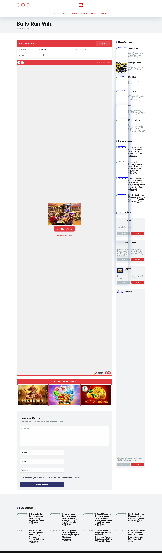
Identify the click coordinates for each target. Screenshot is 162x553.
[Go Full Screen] (22, 62)
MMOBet (132, 77)
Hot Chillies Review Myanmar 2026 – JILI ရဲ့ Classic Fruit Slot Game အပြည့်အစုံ (136, 198)
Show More (102, 43)
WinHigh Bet (133, 48)
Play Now (137, 233)
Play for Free (66, 235)
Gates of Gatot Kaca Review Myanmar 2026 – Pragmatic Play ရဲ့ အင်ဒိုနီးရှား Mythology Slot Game (136, 536)
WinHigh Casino (134, 63)
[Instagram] (28, 5)
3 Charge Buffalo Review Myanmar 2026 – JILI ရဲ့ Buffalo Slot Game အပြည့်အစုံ (136, 151)
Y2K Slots (128, 220)
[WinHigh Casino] (121, 72)
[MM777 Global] (122, 119)
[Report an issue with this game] (18, 62)
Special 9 (132, 91)
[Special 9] (122, 90)
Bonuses (84, 13)
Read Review (124, 464)
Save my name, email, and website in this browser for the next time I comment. (52, 478)
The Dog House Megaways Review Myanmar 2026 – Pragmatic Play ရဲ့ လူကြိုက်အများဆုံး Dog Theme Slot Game (103, 536)
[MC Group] (81, 5)
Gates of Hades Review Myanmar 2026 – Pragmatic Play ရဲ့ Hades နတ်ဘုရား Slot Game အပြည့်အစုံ (135, 167)
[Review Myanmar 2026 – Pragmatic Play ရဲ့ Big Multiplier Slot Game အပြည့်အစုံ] (56, 529)
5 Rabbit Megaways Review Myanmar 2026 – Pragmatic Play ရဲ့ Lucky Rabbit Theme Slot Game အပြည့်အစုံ (136, 183)
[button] (64, 214)
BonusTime (103, 13)
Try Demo (33, 395)
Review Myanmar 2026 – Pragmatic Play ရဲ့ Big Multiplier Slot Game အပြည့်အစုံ (70, 535)
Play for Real (66, 229)
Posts (93, 13)
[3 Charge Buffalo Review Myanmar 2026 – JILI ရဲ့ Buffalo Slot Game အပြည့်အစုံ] (122, 146)
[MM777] (122, 105)
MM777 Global (134, 120)
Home (56, 13)
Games (64, 13)
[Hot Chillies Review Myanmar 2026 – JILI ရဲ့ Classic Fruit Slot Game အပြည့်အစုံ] (122, 194)
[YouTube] (23, 5)
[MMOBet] (122, 76)
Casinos (74, 13)
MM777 (131, 106)
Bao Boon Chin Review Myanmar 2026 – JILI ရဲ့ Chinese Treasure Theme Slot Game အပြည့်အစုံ (36, 536)
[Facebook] (18, 5)
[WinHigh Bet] (122, 47)
